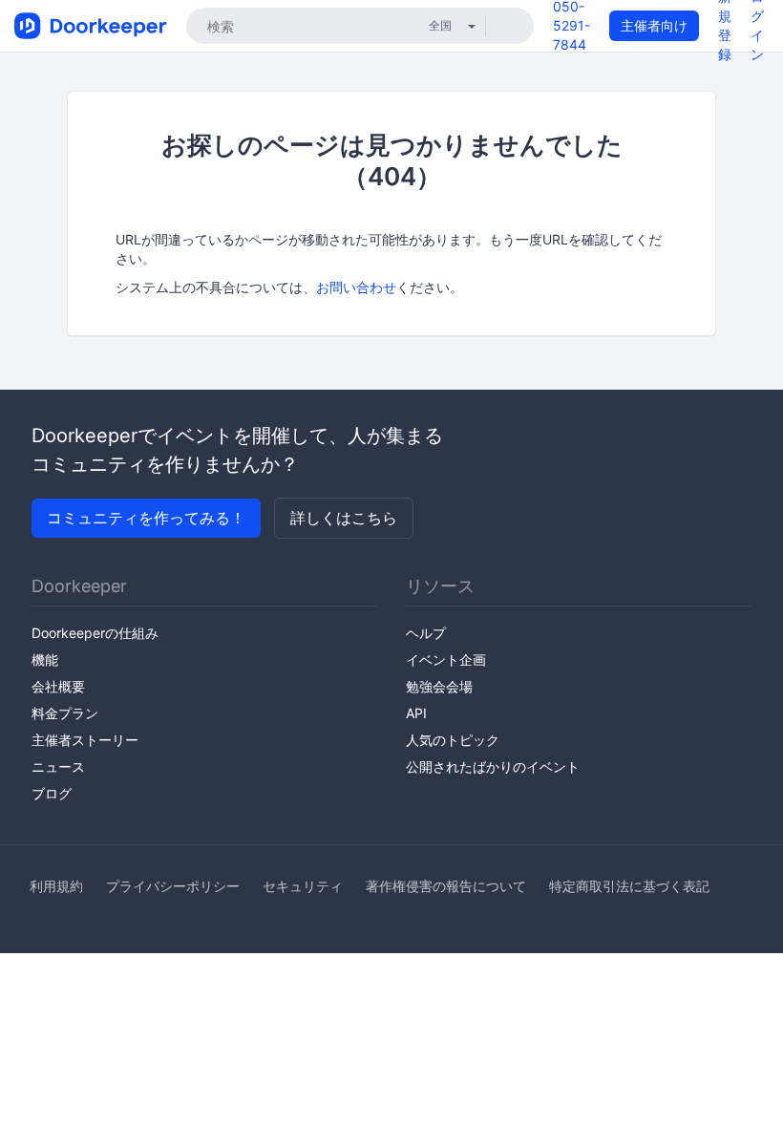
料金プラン (65, 713)
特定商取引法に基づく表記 (629, 886)
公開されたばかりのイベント (493, 766)
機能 (45, 659)
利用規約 (56, 886)
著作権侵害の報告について (446, 886)
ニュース (58, 766)
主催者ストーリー (85, 740)
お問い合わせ (356, 287)
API (416, 713)
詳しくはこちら (343, 517)
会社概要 (58, 686)
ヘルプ (426, 633)
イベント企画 (446, 659)
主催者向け (654, 25)
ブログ (52, 793)
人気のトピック (452, 740)
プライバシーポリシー (173, 886)
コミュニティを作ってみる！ (146, 517)
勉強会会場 (439, 686)
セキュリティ (303, 886)
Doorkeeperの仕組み (95, 633)
